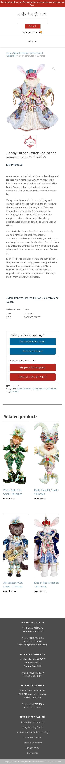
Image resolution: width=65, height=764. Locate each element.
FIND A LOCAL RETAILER (32, 376)
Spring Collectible (20, 53)
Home (9, 53)
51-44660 (14, 391)
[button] (53, 68)
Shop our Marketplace (32, 367)
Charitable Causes (32, 737)
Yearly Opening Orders (33, 727)
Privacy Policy (32, 747)
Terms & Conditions (32, 742)
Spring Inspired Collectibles (44, 388)
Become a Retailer (32, 351)
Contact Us (32, 753)
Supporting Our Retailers (32, 722)
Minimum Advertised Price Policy (33, 732)
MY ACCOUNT (29, 32)
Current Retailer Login (32, 341)
